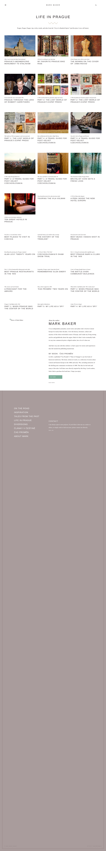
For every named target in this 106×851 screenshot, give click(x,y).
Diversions (21, 424)
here (69, 371)
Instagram (100, 5)
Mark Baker (53, 5)
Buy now (53, 376)
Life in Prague (23, 420)
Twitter (98, 5)
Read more (52, 382)
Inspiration (21, 412)
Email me (51, 430)
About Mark (21, 436)
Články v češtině (24, 428)
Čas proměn (21, 432)
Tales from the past (26, 416)
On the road (21, 408)
